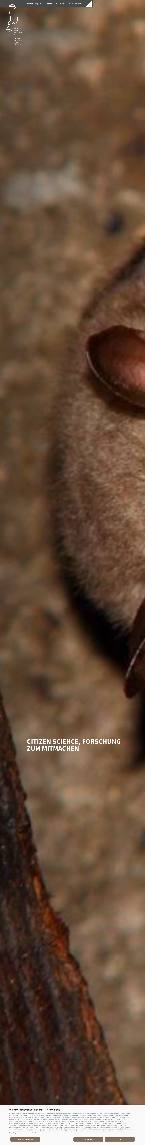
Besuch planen (75, 4)
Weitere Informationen (25, 1139)
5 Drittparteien (30, 1113)
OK (120, 1139)
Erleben (48, 4)
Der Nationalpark (34, 4)
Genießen (60, 4)
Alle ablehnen (88, 1139)
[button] (135, 1109)
